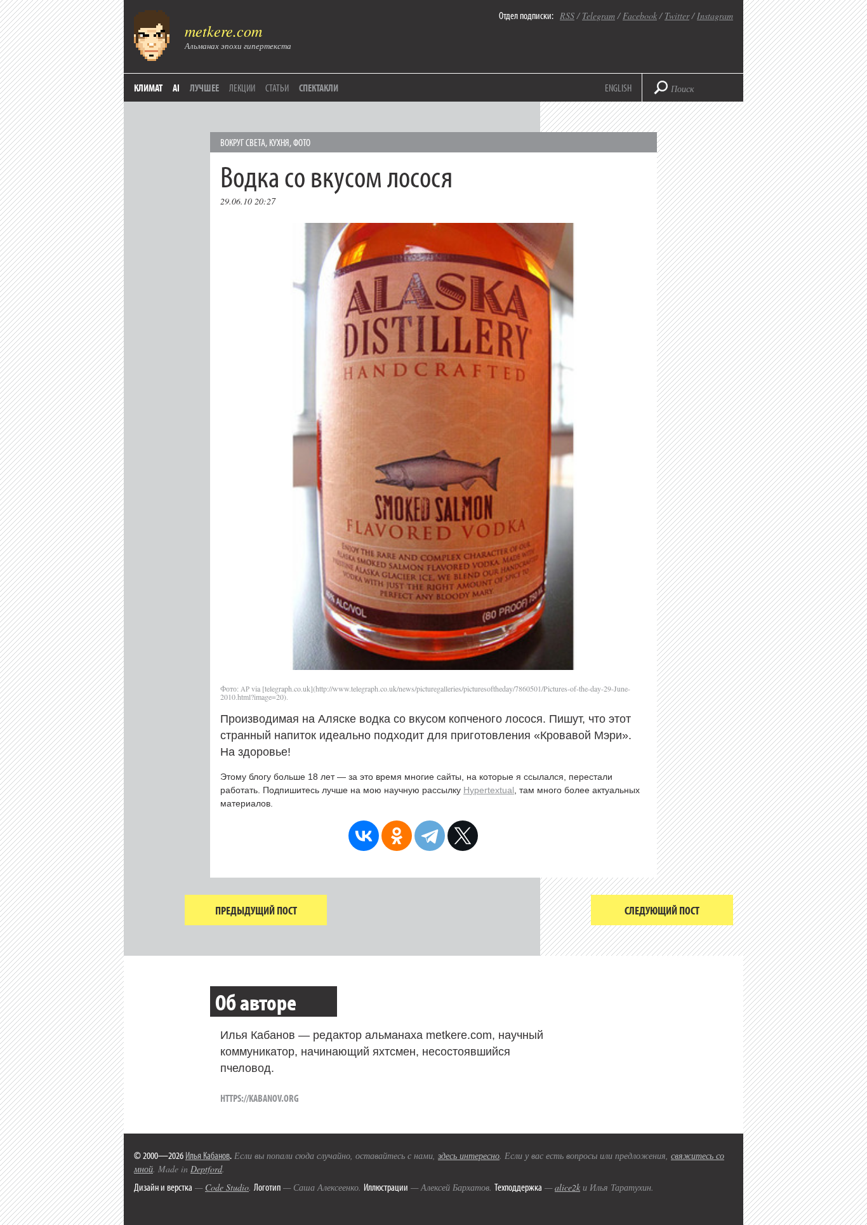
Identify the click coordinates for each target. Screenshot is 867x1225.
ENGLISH (618, 87)
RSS (567, 16)
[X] (462, 835)
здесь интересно (469, 1155)
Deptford (206, 1169)
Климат (148, 87)
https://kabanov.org (259, 1098)
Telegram (598, 16)
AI (176, 87)
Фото (301, 142)
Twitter (677, 16)
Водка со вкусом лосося (336, 175)
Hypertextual (488, 790)
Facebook (640, 16)
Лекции (242, 87)
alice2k (567, 1187)
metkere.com (223, 30)
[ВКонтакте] (363, 835)
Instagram (715, 16)
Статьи (277, 87)
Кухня (279, 142)
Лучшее (204, 87)
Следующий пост (662, 910)
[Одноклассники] (396, 835)
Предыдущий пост (256, 910)
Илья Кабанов (207, 1155)
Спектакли (318, 87)
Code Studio (227, 1187)
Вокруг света (242, 142)
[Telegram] (429, 835)
